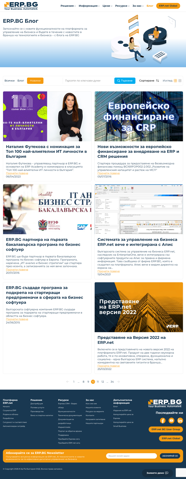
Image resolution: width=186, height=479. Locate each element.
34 (112, 381)
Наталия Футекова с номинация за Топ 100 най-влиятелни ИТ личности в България (46, 151)
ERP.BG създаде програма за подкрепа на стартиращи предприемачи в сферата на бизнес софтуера (44, 295)
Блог (20, 80)
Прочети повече (17, 173)
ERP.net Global (168, 5)
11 (98, 381)
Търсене (127, 80)
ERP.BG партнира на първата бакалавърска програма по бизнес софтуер (43, 244)
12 (102, 381)
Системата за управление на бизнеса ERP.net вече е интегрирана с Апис (137, 242)
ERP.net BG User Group (166, 429)
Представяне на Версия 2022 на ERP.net (132, 340)
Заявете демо (155, 473)
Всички (10, 80)
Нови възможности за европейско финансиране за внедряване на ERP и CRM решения (138, 151)
